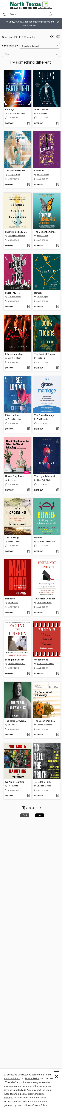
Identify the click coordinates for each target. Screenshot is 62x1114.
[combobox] (25, 14)
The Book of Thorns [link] (44, 354)
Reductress (12, 480)
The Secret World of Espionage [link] (45, 721)
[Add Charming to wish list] (57, 185)
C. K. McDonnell (14, 297)
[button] (52, 37)
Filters (8, 54)
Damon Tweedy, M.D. (16, 663)
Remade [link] (38, 293)
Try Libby (9, 21)
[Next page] (40, 808)
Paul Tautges (42, 297)
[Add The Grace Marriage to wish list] (57, 429)
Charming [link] (39, 170)
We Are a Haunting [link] (14, 782)
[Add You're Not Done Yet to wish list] (57, 612)
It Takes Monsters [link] (14, 354)
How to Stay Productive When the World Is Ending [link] (16, 476)
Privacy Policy (32, 1078)
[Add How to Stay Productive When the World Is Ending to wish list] (28, 490)
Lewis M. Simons (44, 786)
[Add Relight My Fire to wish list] (28, 307)
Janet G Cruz (42, 236)
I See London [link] (12, 415)
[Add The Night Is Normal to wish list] (57, 490)
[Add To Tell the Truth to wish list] (57, 796)
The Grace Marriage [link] (44, 415)
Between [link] (38, 537)
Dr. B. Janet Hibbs (44, 602)
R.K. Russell (12, 725)
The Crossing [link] (12, 537)
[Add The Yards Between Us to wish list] (28, 735)
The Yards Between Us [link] (16, 721)
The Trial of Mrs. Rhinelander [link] (16, 170)
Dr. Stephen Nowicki (16, 236)
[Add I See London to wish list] (28, 429)
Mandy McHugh (14, 358)
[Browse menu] (57, 14)
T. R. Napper (42, 113)
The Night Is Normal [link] (44, 476)
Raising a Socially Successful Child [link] (16, 232)
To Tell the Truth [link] (42, 782)
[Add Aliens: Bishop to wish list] (57, 123)
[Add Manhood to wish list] (28, 612)
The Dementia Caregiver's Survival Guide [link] (45, 232)
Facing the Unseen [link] (14, 660)
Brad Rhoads (42, 419)
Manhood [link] (10, 598)
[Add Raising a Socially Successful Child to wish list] (28, 246)
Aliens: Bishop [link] (41, 109)
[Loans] (51, 14)
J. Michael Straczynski (17, 113)
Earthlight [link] (10, 109)
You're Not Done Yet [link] (44, 598)
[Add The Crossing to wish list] (28, 551)
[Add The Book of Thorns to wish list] (57, 368)
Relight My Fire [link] (12, 293)
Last (40, 815)
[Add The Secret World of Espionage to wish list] (57, 735)
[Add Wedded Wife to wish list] (57, 674)
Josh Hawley (13, 602)
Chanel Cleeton (14, 419)
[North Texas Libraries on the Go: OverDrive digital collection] (31, 5)
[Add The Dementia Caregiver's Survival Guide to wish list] (57, 246)
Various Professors (45, 725)
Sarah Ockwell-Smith (46, 541)
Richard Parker (14, 541)
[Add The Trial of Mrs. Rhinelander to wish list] (28, 185)
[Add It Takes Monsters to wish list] (28, 368)
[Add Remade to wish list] (57, 307)
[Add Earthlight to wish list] (28, 123)
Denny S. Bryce (14, 174)
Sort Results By (10, 45)
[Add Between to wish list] (57, 551)
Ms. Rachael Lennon (45, 663)
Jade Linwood (43, 174)
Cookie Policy (39, 1105)
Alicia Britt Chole (44, 480)
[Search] (4, 14)
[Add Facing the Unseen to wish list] (28, 674)
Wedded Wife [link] (41, 660)
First (25, 815)
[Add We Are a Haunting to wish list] (28, 796)
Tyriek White (13, 786)
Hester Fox (41, 358)
